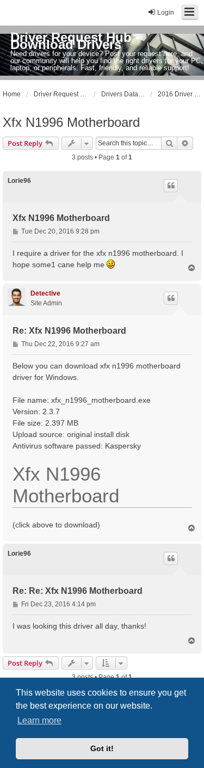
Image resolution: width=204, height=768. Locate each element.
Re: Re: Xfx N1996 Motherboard (78, 590)
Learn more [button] (39, 720)
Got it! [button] (102, 748)
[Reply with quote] (171, 185)
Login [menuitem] (165, 12)
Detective (45, 293)
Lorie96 (19, 181)
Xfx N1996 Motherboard (71, 122)
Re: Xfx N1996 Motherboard (69, 330)
